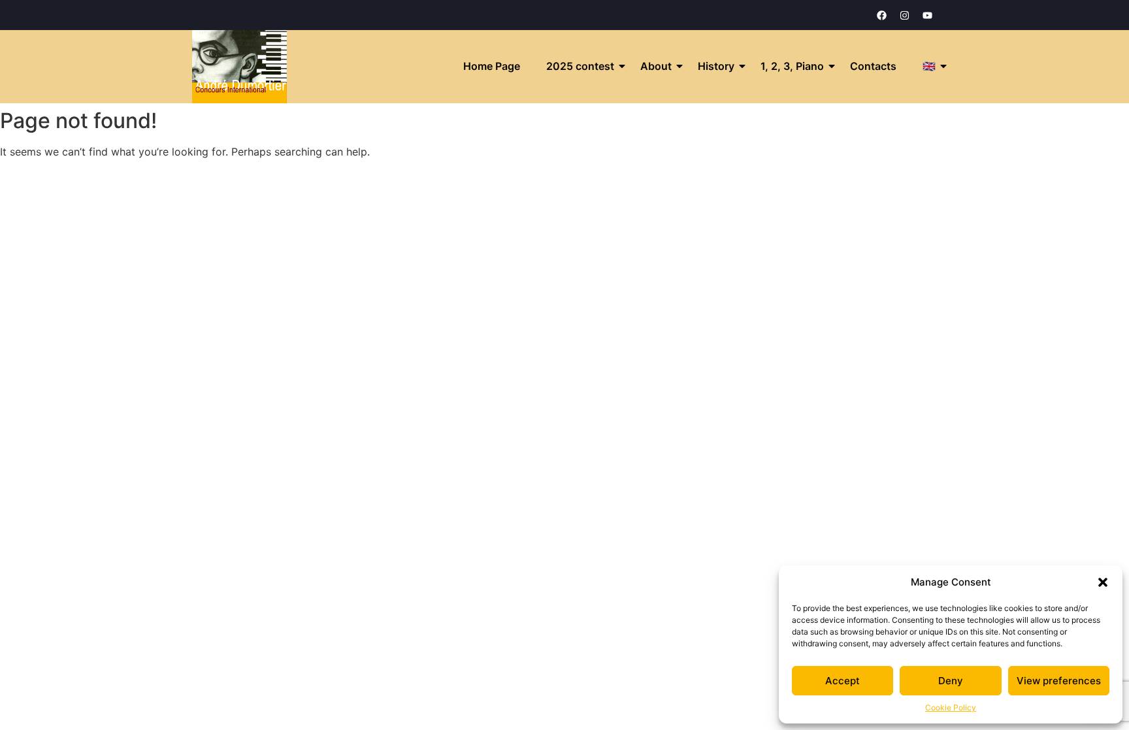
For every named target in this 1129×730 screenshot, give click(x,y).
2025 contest (580, 66)
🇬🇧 (929, 66)
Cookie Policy (950, 707)
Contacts (873, 66)
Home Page (491, 66)
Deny (950, 680)
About (656, 66)
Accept (842, 680)
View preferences (1059, 680)
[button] (1102, 582)
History (716, 66)
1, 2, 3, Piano (792, 66)
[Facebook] (881, 15)
